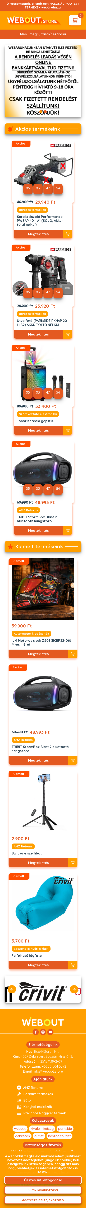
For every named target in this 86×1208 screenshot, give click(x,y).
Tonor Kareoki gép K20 (35, 421)
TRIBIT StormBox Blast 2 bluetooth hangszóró (37, 519)
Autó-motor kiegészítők (31, 634)
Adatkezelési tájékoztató (43, 1200)
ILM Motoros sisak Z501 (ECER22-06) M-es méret (41, 642)
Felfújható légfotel (27, 956)
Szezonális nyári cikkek (31, 949)
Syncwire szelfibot (27, 853)
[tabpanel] (43, 81)
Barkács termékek (32, 210)
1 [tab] (40, 111)
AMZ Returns (28, 510)
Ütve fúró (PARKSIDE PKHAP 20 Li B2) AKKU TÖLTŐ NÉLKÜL (42, 323)
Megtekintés (38, 234)
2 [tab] (45, 111)
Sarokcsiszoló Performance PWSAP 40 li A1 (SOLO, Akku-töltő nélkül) (40, 221)
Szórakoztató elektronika (38, 414)
